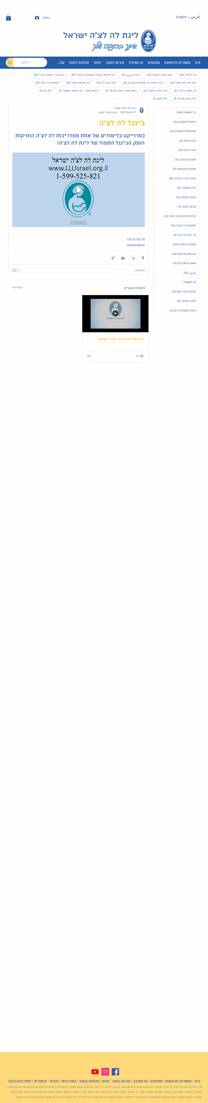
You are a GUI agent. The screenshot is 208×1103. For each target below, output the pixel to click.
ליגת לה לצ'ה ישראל (101, 35)
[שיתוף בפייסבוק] (143, 258)
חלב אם (44, 90)
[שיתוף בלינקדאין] (123, 258)
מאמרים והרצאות (178, 1081)
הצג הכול (17, 287)
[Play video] (78, 190)
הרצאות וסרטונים (136, 244)
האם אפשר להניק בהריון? (119, 90)
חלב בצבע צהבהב (183, 98)
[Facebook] (115, 1071)
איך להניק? (186, 74)
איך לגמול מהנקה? (154, 90)
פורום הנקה (121, 1081)
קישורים (40, 1081)
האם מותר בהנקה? (158, 74)
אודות (54, 1081)
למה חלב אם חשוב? (181, 82)
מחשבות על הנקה (46, 82)
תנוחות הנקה (89, 1081)
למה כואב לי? (105, 82)
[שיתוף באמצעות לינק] (113, 258)
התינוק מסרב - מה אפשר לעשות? (77, 90)
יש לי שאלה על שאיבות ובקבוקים (141, 82)
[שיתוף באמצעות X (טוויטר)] (133, 258)
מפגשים (156, 1081)
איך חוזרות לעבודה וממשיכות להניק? (92, 74)
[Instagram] (105, 1071)
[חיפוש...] (9, 62)
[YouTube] (95, 1071)
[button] (8, 17)
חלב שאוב (158, 98)
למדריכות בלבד (19, 1081)
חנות (105, 1081)
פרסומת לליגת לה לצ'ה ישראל (121, 339)
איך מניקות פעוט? (77, 82)
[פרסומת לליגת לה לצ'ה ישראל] (115, 313)
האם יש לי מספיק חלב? (47, 74)
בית (197, 1081)
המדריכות (69, 1081)
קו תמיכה (140, 1081)
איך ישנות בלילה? (183, 90)
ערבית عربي (129, 74)
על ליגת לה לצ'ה (136, 239)
